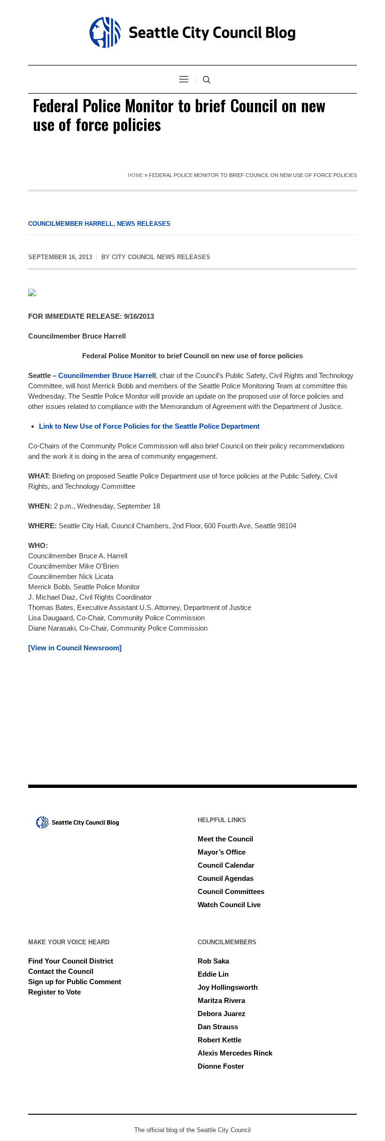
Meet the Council (225, 839)
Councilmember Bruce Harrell (107, 375)
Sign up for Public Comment (74, 982)
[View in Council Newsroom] (75, 648)
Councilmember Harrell (70, 223)
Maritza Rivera (221, 1000)
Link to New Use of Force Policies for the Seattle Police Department (149, 426)
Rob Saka (213, 961)
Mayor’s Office (222, 852)
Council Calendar (226, 865)
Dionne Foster (221, 1066)
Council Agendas (226, 878)
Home (135, 175)
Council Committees (231, 891)
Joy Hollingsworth (228, 987)
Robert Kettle (219, 1040)
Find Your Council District (70, 961)
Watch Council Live (229, 905)
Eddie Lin (213, 974)
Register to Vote (54, 992)
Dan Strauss (218, 1027)
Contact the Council (60, 971)
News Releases (143, 223)
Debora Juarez (222, 1014)
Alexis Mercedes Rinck (235, 1053)
